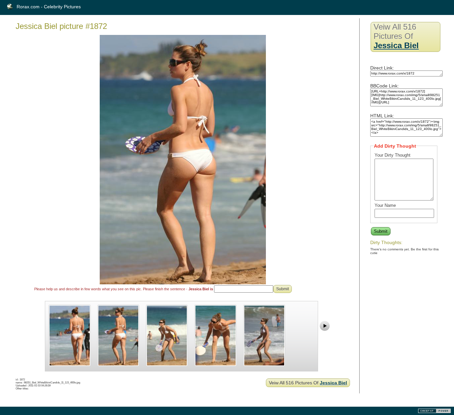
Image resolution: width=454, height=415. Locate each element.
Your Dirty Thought (392, 155)
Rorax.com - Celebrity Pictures (49, 6)
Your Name (385, 205)
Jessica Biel (333, 382)
